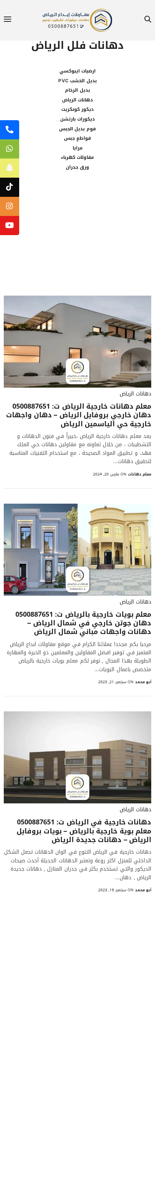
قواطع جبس (77, 138)
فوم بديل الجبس (77, 129)
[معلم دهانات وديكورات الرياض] (77, 20)
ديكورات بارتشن (77, 119)
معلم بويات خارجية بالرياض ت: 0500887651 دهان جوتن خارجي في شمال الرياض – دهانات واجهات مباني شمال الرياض (83, 623)
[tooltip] (9, 129)
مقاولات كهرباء (77, 157)
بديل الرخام (77, 90)
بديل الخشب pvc (77, 81)
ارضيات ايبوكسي (77, 71)
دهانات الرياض (77, 100)
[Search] (147, 20)
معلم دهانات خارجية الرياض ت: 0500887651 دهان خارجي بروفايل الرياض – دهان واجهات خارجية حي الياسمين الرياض (78, 415)
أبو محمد (143, 681)
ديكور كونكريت (77, 109)
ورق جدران (77, 167)
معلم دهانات (139, 474)
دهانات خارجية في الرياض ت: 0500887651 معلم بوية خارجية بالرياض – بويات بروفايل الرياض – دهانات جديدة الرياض (84, 831)
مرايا (78, 148)
